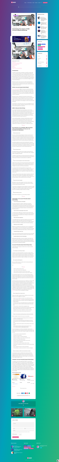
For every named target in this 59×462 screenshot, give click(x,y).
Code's (39, 45)
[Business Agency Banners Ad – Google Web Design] (12, 449)
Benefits (13, 66)
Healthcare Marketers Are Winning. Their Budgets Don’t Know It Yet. (44, 24)
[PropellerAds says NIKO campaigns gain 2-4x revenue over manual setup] (39, 36)
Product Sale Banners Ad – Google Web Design (17, 447)
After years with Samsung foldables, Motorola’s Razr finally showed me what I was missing (44, 19)
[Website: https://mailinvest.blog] (23, 405)
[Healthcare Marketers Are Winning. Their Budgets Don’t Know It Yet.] (39, 23)
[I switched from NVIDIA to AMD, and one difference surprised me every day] (39, 31)
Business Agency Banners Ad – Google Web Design (18, 450)
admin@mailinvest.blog (23, 403)
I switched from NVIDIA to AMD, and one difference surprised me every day (43, 32)
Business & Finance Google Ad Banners (18, 453)
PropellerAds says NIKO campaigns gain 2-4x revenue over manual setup (44, 36)
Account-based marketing (16, 89)
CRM (20, 299)
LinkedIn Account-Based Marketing (17, 68)
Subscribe (45, 2)
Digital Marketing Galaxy (41, 46)
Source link (13, 386)
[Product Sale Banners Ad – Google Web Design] (12, 446)
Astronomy (43, 44)
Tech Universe (29, 2)
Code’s (33, 2)
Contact (39, 2)
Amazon (36, 2)
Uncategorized (40, 49)
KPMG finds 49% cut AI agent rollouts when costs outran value (44, 28)
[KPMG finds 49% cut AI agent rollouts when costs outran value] (39, 27)
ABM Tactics (14, 67)
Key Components (14, 65)
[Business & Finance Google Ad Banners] (12, 452)
